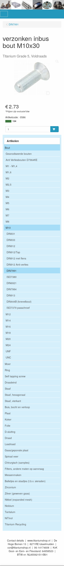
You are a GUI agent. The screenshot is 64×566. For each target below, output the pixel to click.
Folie (7, 425)
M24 (8, 345)
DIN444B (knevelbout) (19, 301)
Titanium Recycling (15, 524)
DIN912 (11, 246)
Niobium (9, 505)
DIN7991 (12, 270)
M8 (7, 221)
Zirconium (10, 487)
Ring (7, 370)
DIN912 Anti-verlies (17, 264)
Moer (8, 364)
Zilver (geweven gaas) (17, 493)
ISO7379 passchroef (18, 307)
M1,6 (8, 172)
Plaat (7, 413)
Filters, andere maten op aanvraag (24, 468)
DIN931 (11, 233)
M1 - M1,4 (11, 166)
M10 (8, 227)
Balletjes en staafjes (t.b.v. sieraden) (25, 481)
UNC (8, 357)
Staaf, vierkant (13, 401)
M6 (7, 209)
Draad (8, 438)
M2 (7, 178)
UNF (8, 351)
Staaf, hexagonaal (15, 394)
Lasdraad (10, 444)
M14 (8, 320)
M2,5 (8, 184)
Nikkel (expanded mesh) (18, 499)
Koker (8, 419)
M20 (8, 339)
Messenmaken (13, 475)
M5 (7, 203)
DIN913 (11, 295)
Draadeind (11, 382)
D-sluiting (10, 431)
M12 (8, 314)
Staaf (8, 388)
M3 (7, 190)
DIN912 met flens (16, 258)
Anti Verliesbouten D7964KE (21, 160)
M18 (8, 332)
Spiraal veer (11, 456)
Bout (7, 147)
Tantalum (10, 512)
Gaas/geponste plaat (16, 450)
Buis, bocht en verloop (17, 407)
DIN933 (11, 240)
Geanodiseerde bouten (19, 153)
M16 (8, 326)
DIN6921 (12, 283)
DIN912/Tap (13, 252)
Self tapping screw (15, 376)
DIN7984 (12, 289)
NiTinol (9, 518)
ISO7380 (12, 277)
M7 (7, 215)
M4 (7, 197)
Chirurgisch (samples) (17, 462)
